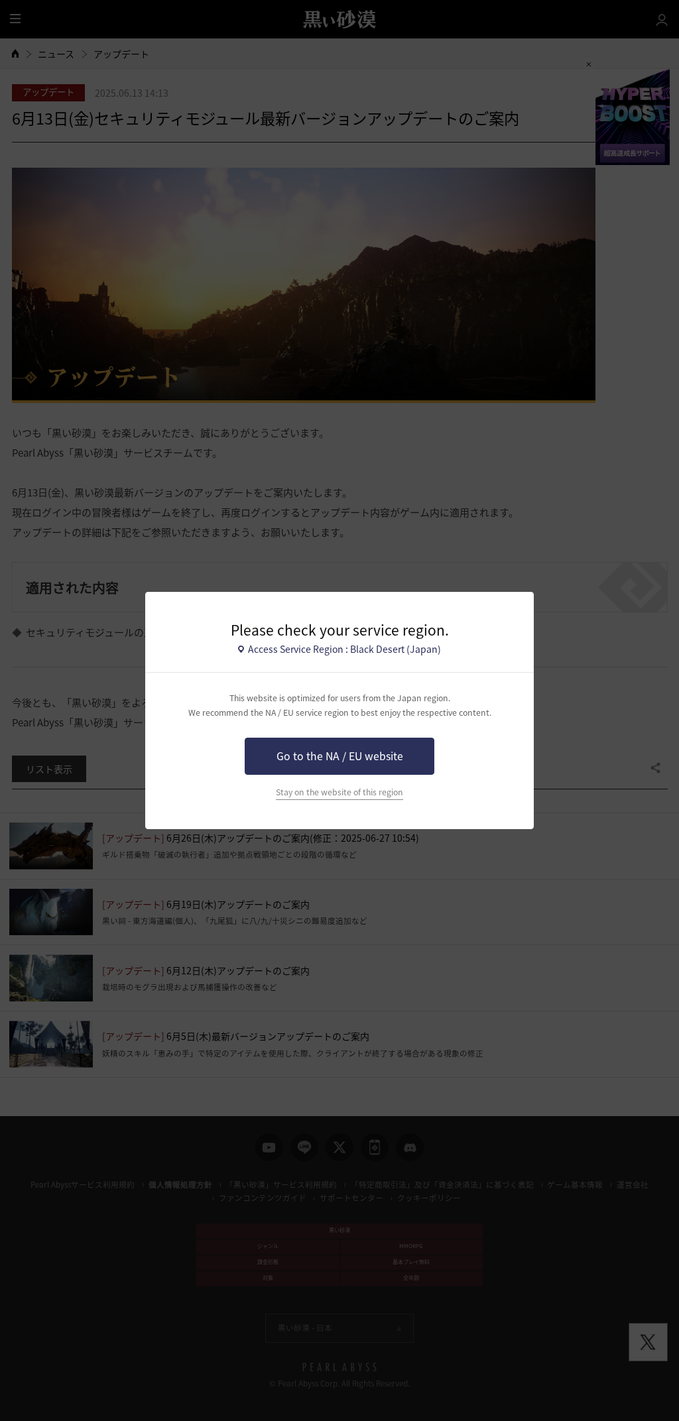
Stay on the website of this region (339, 792)
